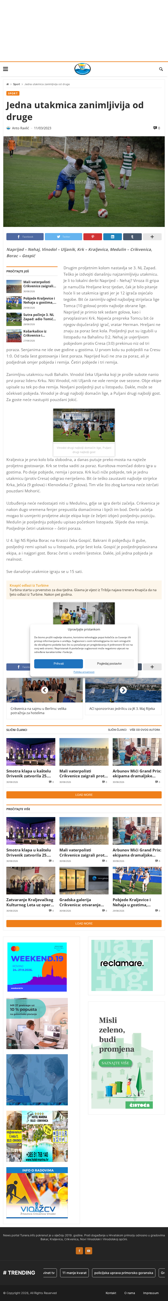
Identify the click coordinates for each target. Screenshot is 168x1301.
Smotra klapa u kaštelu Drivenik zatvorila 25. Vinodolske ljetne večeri (29, 774)
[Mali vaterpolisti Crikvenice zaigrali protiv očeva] (14, 286)
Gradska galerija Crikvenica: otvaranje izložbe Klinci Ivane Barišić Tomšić (80, 902)
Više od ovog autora (145, 729)
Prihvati (59, 663)
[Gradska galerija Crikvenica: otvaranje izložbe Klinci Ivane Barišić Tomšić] (83, 880)
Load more (84, 794)
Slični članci (117, 729)
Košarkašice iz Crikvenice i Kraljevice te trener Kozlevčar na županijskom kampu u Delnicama (40, 333)
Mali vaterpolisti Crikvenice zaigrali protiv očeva (38, 284)
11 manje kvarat (61, 1273)
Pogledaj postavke (109, 663)
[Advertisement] (84, 30)
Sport (16, 84)
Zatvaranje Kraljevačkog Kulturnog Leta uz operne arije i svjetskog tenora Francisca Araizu (30, 902)
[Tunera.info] (82, 69)
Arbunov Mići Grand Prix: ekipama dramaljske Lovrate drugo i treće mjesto (137, 774)
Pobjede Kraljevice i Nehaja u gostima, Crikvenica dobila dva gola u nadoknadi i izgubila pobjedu (40, 300)
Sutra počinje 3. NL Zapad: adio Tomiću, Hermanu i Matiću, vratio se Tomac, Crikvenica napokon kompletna (39, 317)
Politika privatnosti (84, 672)
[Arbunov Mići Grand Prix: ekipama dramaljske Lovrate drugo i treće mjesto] (137, 752)
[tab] (117, 730)
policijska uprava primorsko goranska (110, 1273)
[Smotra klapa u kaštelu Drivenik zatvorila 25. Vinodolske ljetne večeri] (30, 752)
